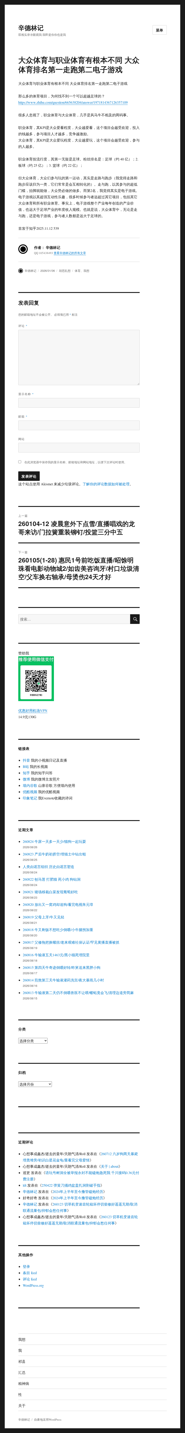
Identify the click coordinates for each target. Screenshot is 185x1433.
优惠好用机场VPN (32, 710)
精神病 (23, 1383)
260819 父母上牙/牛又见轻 (43, 917)
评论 (23, 326)
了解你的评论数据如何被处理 (106, 483)
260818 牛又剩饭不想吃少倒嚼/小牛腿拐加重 (58, 929)
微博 (26, 779)
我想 (86, 270)
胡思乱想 (65, 270)
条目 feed (30, 1272)
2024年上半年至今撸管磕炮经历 (78, 1191)
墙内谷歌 (30, 785)
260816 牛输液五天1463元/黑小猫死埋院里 (56, 954)
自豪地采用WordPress (47, 1419)
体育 (78, 270)
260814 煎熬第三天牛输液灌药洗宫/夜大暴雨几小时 (63, 980)
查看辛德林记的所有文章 (70, 253)
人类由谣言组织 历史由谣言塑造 (48, 866)
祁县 (21, 1361)
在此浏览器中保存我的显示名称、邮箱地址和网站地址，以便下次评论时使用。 (75, 462)
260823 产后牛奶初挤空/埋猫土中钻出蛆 (54, 854)
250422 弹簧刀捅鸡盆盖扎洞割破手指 (71, 1185)
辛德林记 (31, 27)
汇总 (21, 1372)
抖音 (26, 760)
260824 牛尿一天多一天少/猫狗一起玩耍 (54, 841)
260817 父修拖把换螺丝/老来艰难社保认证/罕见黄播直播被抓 (71, 942)
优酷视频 (30, 791)
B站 (26, 766)
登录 (26, 1266)
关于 (21, 1405)
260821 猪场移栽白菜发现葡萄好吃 (50, 891)
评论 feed (30, 1279)
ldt (24, 1185)
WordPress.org (33, 1285)
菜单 (160, 30)
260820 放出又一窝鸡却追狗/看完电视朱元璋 (58, 904)
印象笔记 (30, 798)
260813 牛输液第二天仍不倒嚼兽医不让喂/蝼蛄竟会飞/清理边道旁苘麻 (78, 992)
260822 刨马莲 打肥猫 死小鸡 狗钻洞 (52, 879)
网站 (21, 439)
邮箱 (23, 416)
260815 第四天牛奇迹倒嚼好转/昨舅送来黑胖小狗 (61, 967)
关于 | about (109, 1166)
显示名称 (26, 394)
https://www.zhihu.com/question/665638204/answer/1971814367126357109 (73, 102)
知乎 (26, 772)
